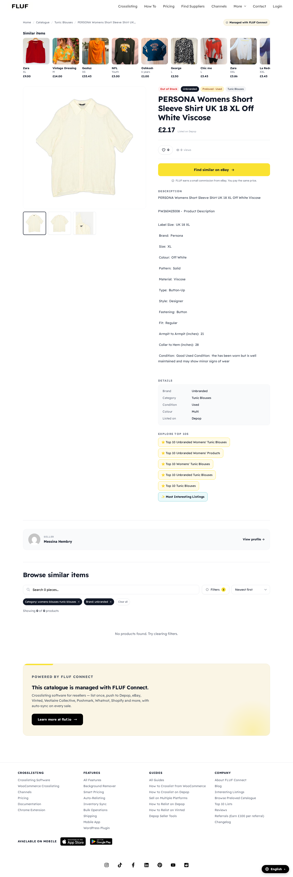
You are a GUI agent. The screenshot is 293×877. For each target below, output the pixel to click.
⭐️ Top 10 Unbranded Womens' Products (190, 453)
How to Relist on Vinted (167, 810)
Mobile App (91, 822)
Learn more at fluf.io (54, 719)
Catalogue (43, 22)
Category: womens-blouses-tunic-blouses (50, 601)
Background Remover (99, 786)
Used (195, 405)
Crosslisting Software (34, 780)
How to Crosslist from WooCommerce (177, 786)
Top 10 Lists (223, 804)
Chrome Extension (31, 810)
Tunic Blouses (63, 22)
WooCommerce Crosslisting (38, 786)
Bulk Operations (95, 810)
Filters (217, 590)
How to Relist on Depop (167, 804)
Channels (219, 6)
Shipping (90, 816)
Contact (259, 6)
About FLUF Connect (230, 780)
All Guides (156, 780)
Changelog (223, 822)
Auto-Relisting (94, 798)
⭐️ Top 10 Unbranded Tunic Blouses (187, 475)
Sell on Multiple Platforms (168, 798)
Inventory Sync (95, 804)
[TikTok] (120, 865)
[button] (244, 6)
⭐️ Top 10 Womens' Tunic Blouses (185, 464)
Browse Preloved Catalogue (235, 798)
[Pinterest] (159, 865)
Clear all (123, 601)
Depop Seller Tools (163, 816)
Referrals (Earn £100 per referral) (239, 816)
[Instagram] (106, 865)
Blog (218, 786)
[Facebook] (133, 865)
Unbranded (190, 89)
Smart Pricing (93, 792)
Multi (195, 411)
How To (150, 6)
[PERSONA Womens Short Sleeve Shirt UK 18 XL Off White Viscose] (34, 223)
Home (27, 22)
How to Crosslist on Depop (169, 792)
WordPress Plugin (96, 828)
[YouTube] (173, 865)
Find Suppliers (193, 6)
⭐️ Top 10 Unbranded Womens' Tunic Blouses (194, 442)
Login (277, 6)
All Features (92, 780)
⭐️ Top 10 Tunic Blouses (178, 486)
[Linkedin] (146, 865)
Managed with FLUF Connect (248, 22)
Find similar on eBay (214, 170)
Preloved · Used (212, 89)
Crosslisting (127, 6)
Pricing (168, 6)
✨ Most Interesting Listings (182, 497)
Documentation (29, 804)
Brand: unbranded (97, 601)
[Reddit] (186, 865)
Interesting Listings (229, 792)
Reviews (221, 810)
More (238, 6)
